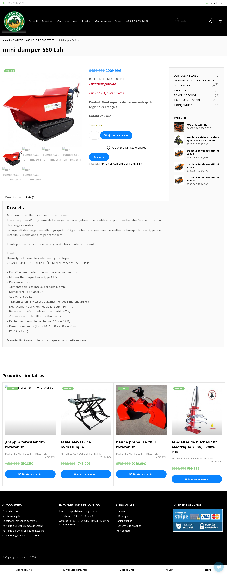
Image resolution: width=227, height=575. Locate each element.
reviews (50, 456)
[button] (220, 21)
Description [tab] (13, 197)
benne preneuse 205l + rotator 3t (137, 444)
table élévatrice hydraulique (76, 444)
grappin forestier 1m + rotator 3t (26, 444)
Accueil (6, 40)
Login (213, 3)
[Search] (210, 21)
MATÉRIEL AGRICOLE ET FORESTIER (33, 40)
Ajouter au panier (118, 135)
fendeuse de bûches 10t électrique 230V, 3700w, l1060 (194, 447)
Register (220, 3)
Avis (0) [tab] (31, 197)
